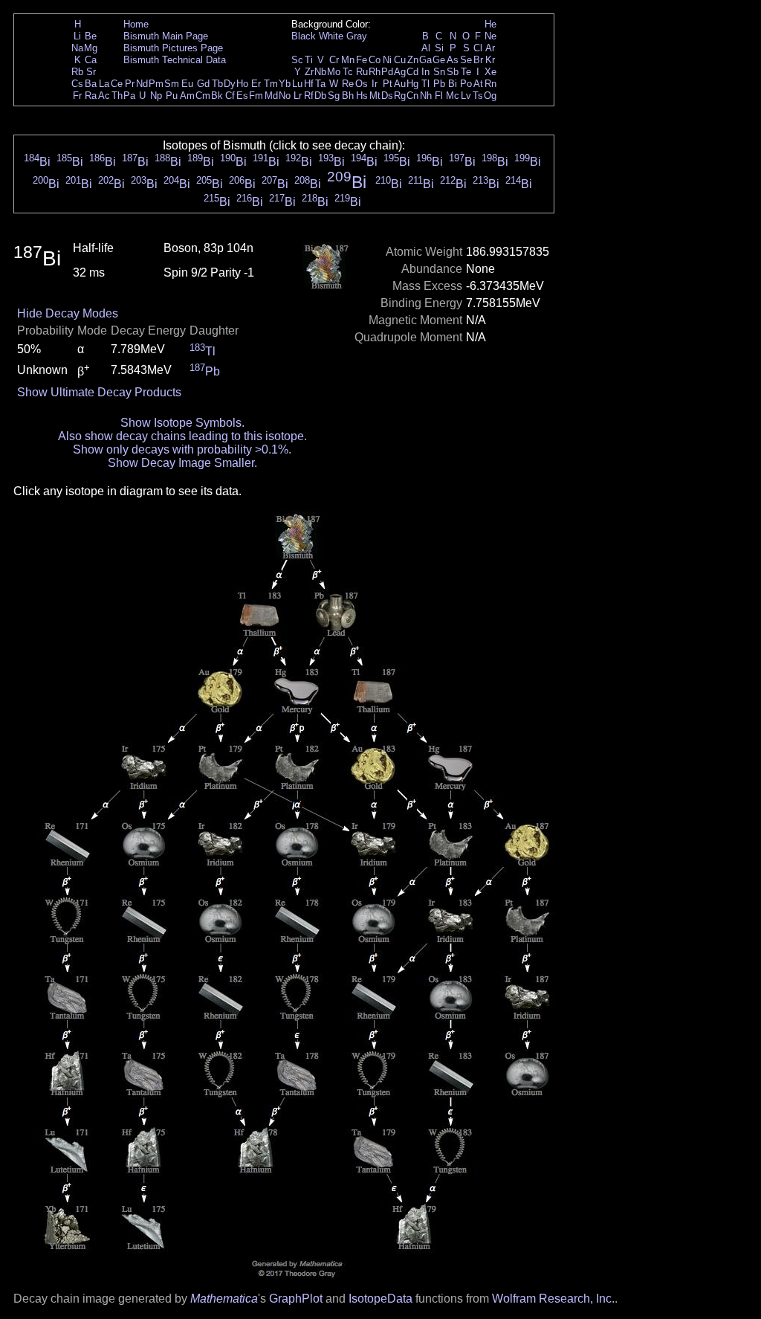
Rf (309, 95)
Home (136, 24)
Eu (187, 83)
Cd (412, 71)
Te (466, 71)
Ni (387, 59)
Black (303, 36)
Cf (230, 95)
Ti (309, 59)
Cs (77, 83)
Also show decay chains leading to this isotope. (182, 436)
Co (374, 59)
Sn (439, 71)
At (478, 83)
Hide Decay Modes (67, 313)
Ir (375, 83)
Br (478, 59)
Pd (387, 71)
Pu (172, 95)
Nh (426, 95)
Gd (203, 83)
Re (348, 83)
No (285, 95)
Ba (91, 83)
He (490, 24)
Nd (142, 83)
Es (242, 95)
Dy (230, 83)
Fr (77, 95)
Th (117, 95)
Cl (477, 48)
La (104, 83)
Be (91, 36)
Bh (348, 95)
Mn (347, 59)
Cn (412, 95)
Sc (297, 59)
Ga (425, 59)
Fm (256, 95)
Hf (309, 83)
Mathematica (224, 1298)
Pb (439, 83)
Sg (334, 95)
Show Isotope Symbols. (182, 422)
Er (256, 83)
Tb (217, 83)
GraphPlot (296, 1298)
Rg (400, 95)
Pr (130, 83)
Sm (171, 83)
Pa (129, 95)
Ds (387, 95)
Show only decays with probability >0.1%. (182, 449)
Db (320, 95)
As (453, 59)
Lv (466, 95)
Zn (412, 59)
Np (156, 95)
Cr (334, 59)
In (425, 71)
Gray (356, 36)
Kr (490, 59)
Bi (452, 83)
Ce (117, 83)
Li (77, 36)
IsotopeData (380, 1298)
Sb (453, 71)
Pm (156, 83)
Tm (271, 83)
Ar (490, 48)
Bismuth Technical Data (174, 59)
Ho (242, 83)
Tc (348, 71)
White (331, 36)
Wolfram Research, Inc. (553, 1298)
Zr (309, 71)
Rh (374, 71)
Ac (104, 95)
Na (77, 48)
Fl (439, 95)
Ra (91, 95)
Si (439, 48)
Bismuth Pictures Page (173, 48)
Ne (490, 36)
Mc (452, 95)
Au (400, 83)
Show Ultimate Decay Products (99, 392)
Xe (490, 71)
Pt (387, 83)
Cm (202, 95)
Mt (374, 95)
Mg (90, 48)
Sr (91, 71)
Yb (285, 83)
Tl (425, 83)
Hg (412, 83)
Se (466, 59)
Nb (320, 71)
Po (466, 83)
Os (361, 83)
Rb (77, 71)
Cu (400, 59)
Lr (298, 95)
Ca (91, 59)
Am (187, 95)
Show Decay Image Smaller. (182, 463)
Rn (490, 83)
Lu (297, 83)
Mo (333, 71)
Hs (362, 95)
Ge (439, 59)
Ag (400, 71)
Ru (362, 71)
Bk (217, 95)
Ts (478, 95)
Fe (361, 59)
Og (490, 95)
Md (271, 95)
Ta (320, 83)
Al (425, 48)
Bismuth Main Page (165, 36)
